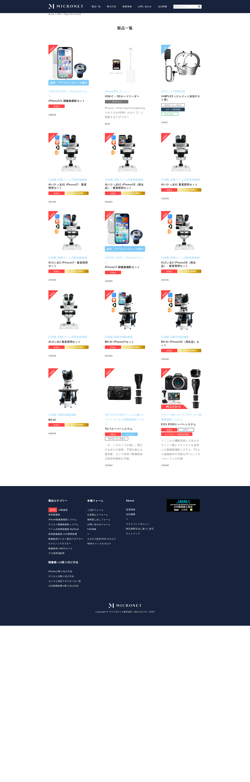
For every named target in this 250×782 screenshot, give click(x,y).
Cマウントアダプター (59, 543)
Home (51, 14)
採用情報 (130, 509)
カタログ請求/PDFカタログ (101, 539)
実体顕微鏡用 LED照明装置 (62, 534)
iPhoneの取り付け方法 (60, 571)
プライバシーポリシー (137, 524)
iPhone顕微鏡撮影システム (62, 519)
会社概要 (130, 514)
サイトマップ (133, 533)
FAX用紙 (91, 529)
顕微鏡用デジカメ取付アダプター (65, 539)
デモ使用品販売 (56, 553)
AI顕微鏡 (59, 510)
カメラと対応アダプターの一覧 (64, 581)
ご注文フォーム (95, 510)
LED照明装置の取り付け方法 (63, 586)
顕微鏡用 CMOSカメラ (60, 548)
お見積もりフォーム (97, 514)
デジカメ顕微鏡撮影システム (63, 524)
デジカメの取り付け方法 (61, 576)
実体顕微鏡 (54, 514)
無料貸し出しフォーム (99, 519)
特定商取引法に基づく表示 (140, 529)
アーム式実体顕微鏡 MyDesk (63, 529)
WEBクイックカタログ (99, 543)
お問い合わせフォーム (99, 524)
